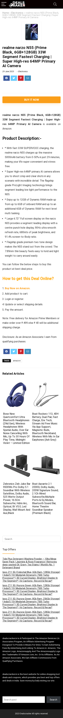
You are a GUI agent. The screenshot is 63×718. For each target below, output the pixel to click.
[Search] (55, 4)
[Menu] (4, 4)
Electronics (17, 13)
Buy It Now (31, 99)
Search (53, 699)
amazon (17, 361)
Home (5, 13)
